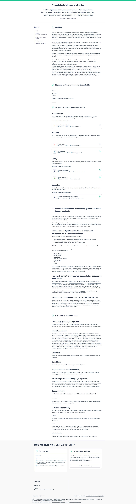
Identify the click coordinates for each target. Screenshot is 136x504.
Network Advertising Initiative (76, 283)
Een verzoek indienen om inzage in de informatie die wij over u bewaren (50, 458)
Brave (55, 261)
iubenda (91, 499)
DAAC (56, 284)
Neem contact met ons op (86, 465)
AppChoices (82, 291)
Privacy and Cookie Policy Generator (58, 502)
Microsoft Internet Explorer (60, 258)
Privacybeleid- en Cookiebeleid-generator (94, 496)
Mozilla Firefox (57, 255)
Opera (55, 263)
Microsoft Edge (57, 260)
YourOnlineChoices (56, 283)
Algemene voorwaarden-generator (82, 499)
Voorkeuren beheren (39, 41)
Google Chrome (57, 254)
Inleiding (37, 30)
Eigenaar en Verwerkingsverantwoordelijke (41, 34)
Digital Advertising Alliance (94, 283)
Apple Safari (57, 257)
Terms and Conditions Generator (75, 502)
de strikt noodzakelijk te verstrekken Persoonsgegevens (53, 500)
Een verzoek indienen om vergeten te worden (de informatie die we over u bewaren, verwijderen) (51, 463)
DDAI (64, 284)
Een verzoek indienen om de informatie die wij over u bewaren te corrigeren (51, 460)
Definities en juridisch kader (41, 43)
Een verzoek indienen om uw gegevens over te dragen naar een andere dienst (50, 466)
